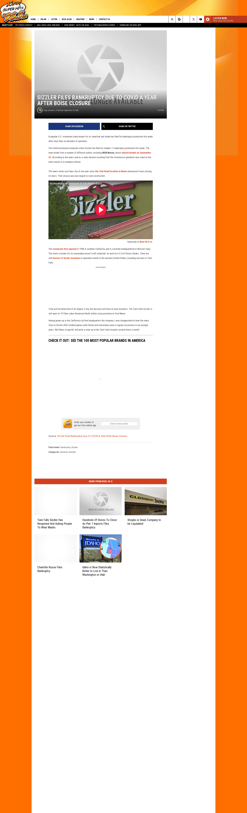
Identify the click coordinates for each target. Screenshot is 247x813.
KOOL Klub (67, 19)
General (63, 452)
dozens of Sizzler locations (66, 258)
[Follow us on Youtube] (200, 19)
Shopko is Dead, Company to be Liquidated (144, 521)
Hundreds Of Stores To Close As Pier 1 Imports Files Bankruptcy (99, 523)
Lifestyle (72, 452)
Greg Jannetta (49, 110)
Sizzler (74, 447)
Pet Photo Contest (24, 25)
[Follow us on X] (193, 19)
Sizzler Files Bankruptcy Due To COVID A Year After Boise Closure (92, 436)
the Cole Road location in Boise (111, 171)
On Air (43, 19)
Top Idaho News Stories (104, 25)
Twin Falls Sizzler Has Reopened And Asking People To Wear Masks (54, 523)
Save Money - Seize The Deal (76, 25)
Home (33, 19)
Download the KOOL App (130, 25)
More (91, 19)
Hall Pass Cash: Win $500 (48, 25)
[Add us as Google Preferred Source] (179, 19)
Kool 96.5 (144, 241)
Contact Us (104, 19)
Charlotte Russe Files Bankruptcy (49, 569)
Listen (54, 19)
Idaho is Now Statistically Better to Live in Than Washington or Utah (96, 571)
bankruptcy (65, 447)
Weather (80, 19)
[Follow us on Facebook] (186, 19)
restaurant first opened (64, 248)
